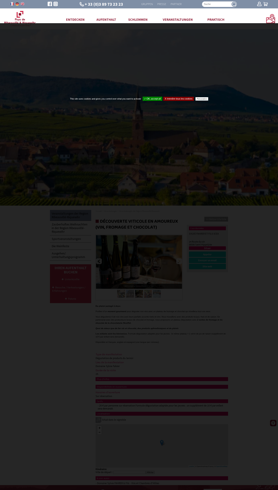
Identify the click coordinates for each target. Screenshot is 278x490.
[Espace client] (259, 4)
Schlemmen (138, 19)
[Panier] (266, 4)
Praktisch (215, 19)
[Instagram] (55, 4)
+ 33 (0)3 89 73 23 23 (104, 4)
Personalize (202, 99)
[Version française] (12, 4)
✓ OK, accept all (152, 99)
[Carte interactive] (270, 22)
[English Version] (22, 4)
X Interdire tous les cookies (178, 99)
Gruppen (147, 4)
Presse (161, 4)
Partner (176, 4)
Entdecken (75, 19)
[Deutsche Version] (17, 4)
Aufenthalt (106, 19)
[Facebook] (50, 4)
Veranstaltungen (178, 19)
